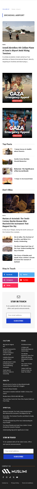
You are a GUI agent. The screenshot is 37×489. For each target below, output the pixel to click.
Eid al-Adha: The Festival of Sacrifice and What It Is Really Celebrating (23, 239)
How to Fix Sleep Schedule (10, 389)
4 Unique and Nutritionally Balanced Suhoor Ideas (27, 349)
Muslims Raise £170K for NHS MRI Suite (13, 396)
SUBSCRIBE (18, 321)
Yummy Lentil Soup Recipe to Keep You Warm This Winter (26, 370)
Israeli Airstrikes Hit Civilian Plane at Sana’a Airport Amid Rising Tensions (18, 50)
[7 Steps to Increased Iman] (7, 181)
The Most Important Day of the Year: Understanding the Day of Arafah (24, 248)
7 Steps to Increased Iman (23, 179)
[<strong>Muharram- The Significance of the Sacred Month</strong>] (7, 171)
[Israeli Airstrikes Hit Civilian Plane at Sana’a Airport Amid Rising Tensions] (18, 31)
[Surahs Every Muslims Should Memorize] (7, 161)
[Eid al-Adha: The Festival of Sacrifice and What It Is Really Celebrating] (7, 239)
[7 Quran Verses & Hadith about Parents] (7, 151)
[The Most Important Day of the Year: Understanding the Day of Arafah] (7, 248)
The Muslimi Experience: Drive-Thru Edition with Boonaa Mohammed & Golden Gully (27, 357)
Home (13, 9)
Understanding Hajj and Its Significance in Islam (16, 430)
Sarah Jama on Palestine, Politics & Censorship (8, 371)
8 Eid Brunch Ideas (26, 344)
